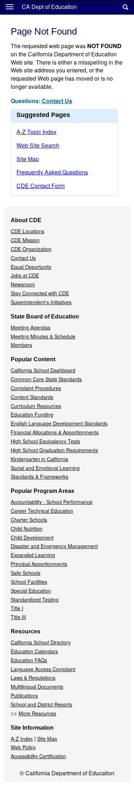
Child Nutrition (27, 528)
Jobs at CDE (25, 275)
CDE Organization (31, 248)
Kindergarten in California (39, 459)
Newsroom (23, 284)
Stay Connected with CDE (40, 293)
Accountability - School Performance (52, 501)
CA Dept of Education (49, 6)
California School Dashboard (43, 370)
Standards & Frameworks (39, 476)
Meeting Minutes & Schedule (43, 336)
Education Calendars (34, 651)
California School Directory (41, 642)
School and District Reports (41, 704)
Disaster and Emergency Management (54, 546)
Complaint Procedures (36, 388)
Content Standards (32, 396)
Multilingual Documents (37, 686)
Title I (17, 608)
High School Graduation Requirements (54, 450)
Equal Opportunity (31, 266)
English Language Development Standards (59, 423)
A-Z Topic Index (36, 132)
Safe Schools (25, 572)
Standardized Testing (35, 599)
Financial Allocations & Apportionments (55, 432)
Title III (18, 617)
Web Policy (23, 747)
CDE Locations (27, 231)
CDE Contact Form (40, 186)
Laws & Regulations (33, 677)
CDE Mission (25, 240)
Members (21, 344)
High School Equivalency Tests (45, 441)
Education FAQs (29, 660)
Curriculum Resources (36, 405)
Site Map (27, 159)
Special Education (31, 590)
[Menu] (10, 6)
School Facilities (29, 581)
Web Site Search (37, 145)
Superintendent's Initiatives (41, 302)
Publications (24, 695)
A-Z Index (22, 738)
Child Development (32, 537)
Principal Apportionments (39, 563)
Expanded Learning (33, 554)
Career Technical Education (42, 510)
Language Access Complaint (43, 669)
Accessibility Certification (38, 756)
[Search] (125, 7)
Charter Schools (29, 519)
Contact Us (57, 101)
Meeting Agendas (30, 327)
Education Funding (32, 414)
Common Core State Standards (46, 379)
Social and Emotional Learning (45, 467)
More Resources (37, 713)
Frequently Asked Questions (52, 172)
